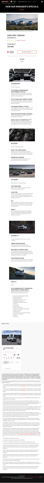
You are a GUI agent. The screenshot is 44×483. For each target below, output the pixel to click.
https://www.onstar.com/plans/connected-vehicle (27, 433)
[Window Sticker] (19, 358)
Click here (23, 385)
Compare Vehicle (7, 368)
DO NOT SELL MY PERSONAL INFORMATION (32, 477)
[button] (20, 338)
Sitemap (12, 477)
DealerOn (9, 477)
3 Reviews (18, 40)
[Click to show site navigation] (42, 2)
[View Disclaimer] (14, 358)
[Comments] (17, 358)
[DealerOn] (22, 475)
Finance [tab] (12, 362)
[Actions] (19, 349)
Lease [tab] (17, 362)
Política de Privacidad (20, 477)
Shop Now (22, 9)
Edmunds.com (23, 40)
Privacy (16, 477)
